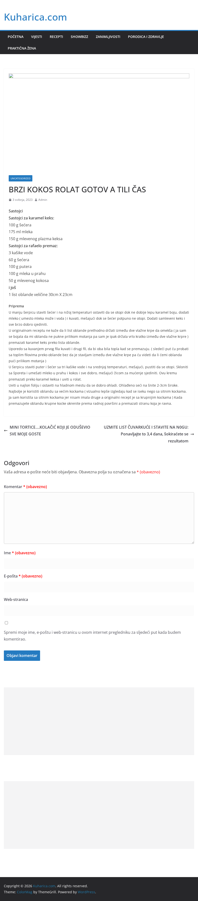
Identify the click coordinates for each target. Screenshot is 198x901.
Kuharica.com (35, 16)
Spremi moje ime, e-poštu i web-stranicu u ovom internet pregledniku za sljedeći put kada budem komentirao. (92, 636)
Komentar (25, 486)
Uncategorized (20, 178)
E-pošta (23, 576)
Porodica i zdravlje (146, 36)
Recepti (56, 36)
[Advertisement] (99, 721)
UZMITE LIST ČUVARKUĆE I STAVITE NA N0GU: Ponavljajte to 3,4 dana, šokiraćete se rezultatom (146, 434)
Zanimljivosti (108, 36)
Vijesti (36, 36)
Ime (19, 552)
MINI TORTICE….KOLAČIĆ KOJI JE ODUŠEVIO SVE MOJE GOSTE (50, 431)
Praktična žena (22, 48)
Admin (42, 200)
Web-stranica (16, 599)
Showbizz (79, 36)
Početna (15, 36)
